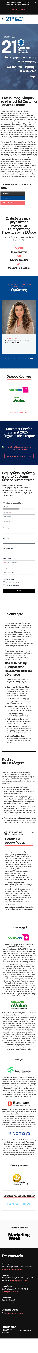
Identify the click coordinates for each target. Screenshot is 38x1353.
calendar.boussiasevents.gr (13, 1313)
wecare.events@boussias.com (12, 1303)
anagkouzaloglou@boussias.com (13, 1269)
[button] (3, 358)
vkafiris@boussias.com (10, 1292)
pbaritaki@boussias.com (18, 1281)
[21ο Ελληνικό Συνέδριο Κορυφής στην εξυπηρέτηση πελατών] (19, 449)
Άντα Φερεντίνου (12, 338)
